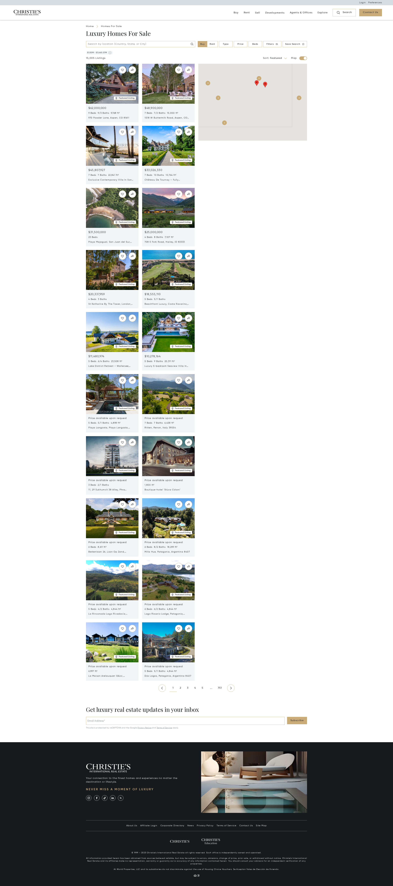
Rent (212, 44)
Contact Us (246, 826)
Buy (202, 44)
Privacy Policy (205, 826)
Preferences (375, 3)
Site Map (261, 826)
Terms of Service (164, 728)
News (190, 826)
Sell (257, 13)
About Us (131, 826)
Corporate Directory (172, 826)
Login (362, 3)
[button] (97, 53)
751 (220, 688)
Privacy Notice (145, 728)
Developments (274, 13)
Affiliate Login (148, 826)
